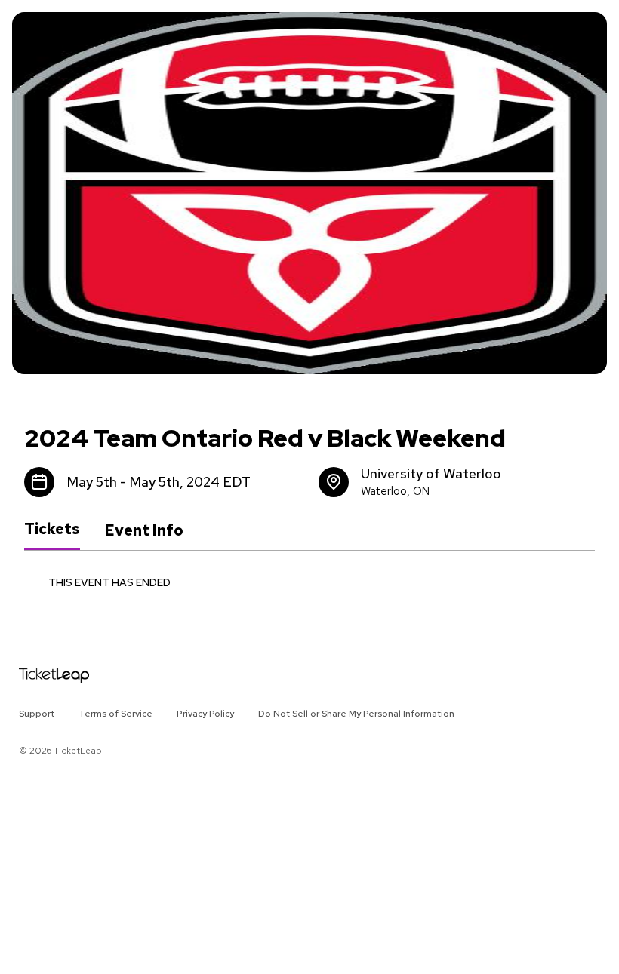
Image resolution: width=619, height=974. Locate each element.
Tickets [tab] (52, 529)
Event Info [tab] (143, 530)
